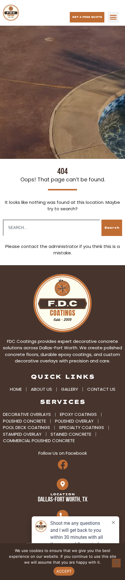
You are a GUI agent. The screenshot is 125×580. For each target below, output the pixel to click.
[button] (113, 17)
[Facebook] (63, 464)
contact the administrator (49, 246)
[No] (116, 563)
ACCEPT (64, 571)
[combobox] (51, 228)
